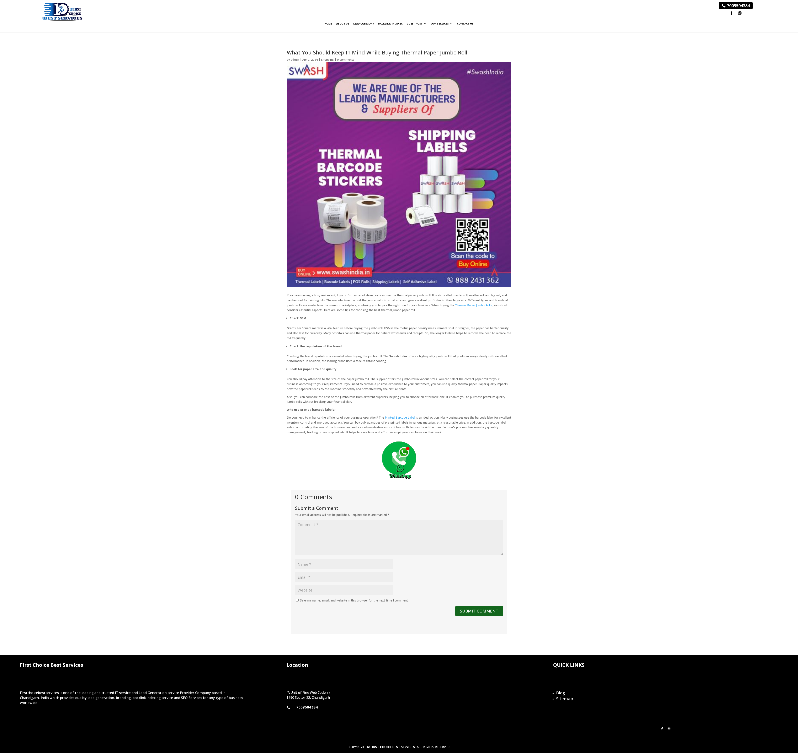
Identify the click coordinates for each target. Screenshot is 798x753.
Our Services (440, 23)
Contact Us (465, 23)
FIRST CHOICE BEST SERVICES (393, 747)
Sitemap (564, 698)
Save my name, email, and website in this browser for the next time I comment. (354, 600)
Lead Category (363, 23)
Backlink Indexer (390, 23)
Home (328, 23)
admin (295, 60)
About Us (342, 23)
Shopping (327, 60)
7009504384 (738, 5)
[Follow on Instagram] (739, 13)
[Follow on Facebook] (731, 13)
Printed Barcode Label (400, 417)
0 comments (345, 60)
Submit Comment (479, 611)
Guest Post (414, 23)
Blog (560, 693)
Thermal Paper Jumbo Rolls (473, 305)
